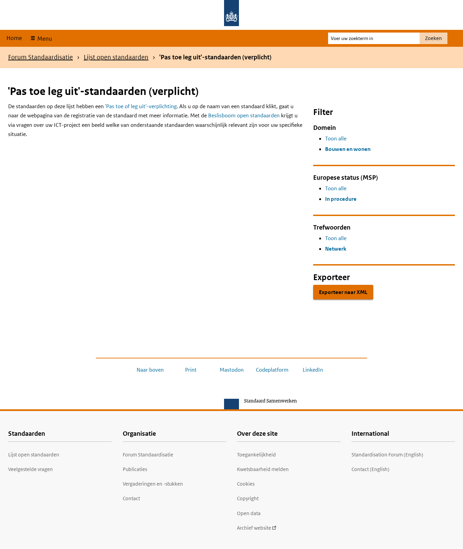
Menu (44, 38)
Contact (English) (370, 469)
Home (14, 38)
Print (191, 369)
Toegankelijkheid (256, 454)
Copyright (248, 498)
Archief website (254, 528)
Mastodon (232, 369)
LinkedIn (313, 369)
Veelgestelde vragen (30, 469)
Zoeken (433, 38)
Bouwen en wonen (347, 149)
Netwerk (335, 248)
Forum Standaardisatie (40, 57)
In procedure (341, 198)
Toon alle (335, 138)
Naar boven (150, 369)
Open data (249, 513)
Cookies (246, 484)
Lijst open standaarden (116, 57)
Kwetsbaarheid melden (263, 469)
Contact (131, 498)
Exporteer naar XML (343, 292)
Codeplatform (272, 369)
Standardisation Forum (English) (387, 454)
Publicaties (135, 469)
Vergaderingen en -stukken (153, 484)
